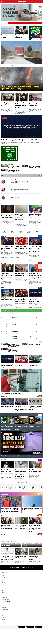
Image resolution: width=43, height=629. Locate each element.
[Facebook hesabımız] (26, 567)
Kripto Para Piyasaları (6, 599)
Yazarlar (3, 592)
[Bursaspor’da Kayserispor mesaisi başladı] (21, 380)
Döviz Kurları (4, 597)
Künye (3, 594)
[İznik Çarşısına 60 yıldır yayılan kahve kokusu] (4, 166)
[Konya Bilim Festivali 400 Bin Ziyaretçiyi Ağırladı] (7, 401)
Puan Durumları (5, 604)
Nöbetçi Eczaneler (5, 609)
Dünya (3, 585)
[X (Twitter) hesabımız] (28, 567)
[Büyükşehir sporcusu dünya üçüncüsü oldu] (7, 293)
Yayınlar (3, 605)
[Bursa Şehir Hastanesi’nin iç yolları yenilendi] (21, 52)
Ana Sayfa (4, 590)
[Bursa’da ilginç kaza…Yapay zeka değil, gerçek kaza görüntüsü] (21, 443)
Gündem (3, 575)
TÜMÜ (40, 175)
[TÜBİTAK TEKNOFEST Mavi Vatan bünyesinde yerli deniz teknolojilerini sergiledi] (21, 401)
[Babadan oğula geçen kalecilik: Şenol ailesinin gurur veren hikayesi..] (21, 293)
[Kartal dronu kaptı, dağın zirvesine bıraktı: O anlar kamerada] (32, 501)
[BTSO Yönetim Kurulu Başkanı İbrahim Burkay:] (7, 241)
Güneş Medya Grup (12, 627)
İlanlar (3, 579)
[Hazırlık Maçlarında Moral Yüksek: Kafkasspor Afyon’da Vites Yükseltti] (35, 359)
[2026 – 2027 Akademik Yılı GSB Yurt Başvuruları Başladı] (35, 293)
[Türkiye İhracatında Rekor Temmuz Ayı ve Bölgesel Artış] (21, 241)
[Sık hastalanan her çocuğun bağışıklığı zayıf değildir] (35, 551)
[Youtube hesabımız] (32, 567)
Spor (3, 580)
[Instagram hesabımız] (30, 567)
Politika (3, 582)
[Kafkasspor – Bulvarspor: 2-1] (25, 344)
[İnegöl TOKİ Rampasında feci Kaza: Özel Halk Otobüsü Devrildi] (35, 420)
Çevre (3, 617)
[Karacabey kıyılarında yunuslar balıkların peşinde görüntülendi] (7, 30)
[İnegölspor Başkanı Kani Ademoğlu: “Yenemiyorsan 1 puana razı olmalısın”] (4, 344)
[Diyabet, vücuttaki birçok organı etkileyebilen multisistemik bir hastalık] (7, 551)
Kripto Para (4, 607)
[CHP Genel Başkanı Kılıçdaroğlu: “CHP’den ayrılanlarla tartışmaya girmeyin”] (35, 268)
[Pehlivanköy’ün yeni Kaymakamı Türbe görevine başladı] (4, 170)
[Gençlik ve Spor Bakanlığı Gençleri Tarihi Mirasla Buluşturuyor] (7, 359)
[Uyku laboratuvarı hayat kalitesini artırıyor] (21, 551)
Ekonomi (3, 577)
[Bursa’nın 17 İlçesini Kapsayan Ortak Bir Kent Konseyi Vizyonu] (21, 30)
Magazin (3, 584)
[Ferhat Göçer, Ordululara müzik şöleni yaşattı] (35, 464)
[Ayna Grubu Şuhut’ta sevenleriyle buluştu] (7, 464)
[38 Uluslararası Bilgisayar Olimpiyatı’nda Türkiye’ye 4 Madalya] (35, 401)
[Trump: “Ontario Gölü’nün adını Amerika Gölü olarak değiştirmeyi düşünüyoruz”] (21, 520)
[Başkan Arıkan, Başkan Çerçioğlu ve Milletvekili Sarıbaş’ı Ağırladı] (25, 166)
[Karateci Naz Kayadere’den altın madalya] (21, 359)
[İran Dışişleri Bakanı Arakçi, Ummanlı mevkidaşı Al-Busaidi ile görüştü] (7, 520)
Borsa (3, 595)
